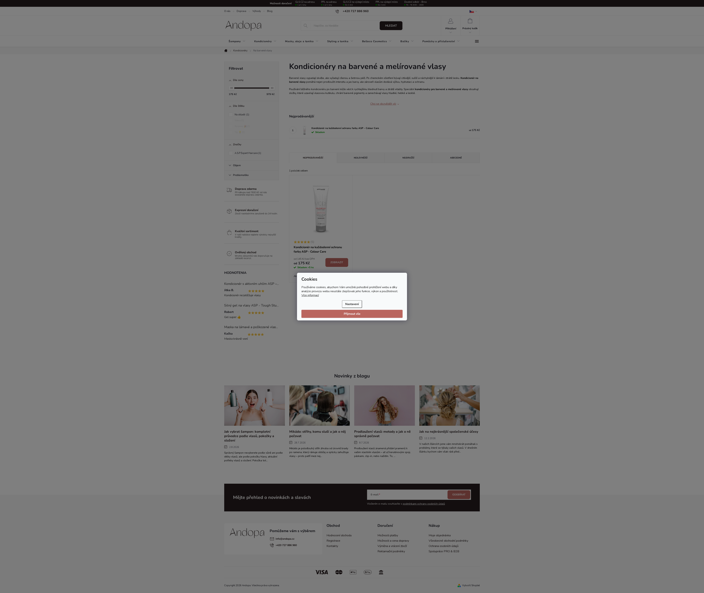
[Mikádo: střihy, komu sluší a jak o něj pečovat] (319, 405)
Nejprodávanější (313, 157)
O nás (227, 11)
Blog (269, 11)
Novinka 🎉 (242, 126)
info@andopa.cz (285, 539)
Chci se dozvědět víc (383, 104)
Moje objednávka (440, 535)
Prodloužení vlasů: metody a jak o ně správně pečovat (382, 433)
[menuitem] (237, 41)
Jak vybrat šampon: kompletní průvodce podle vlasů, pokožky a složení (249, 436)
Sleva (239, 120)
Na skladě (241, 114)
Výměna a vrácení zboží (392, 546)
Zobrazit (336, 262)
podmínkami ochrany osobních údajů (424, 504)
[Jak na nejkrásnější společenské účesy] (449, 405)
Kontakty (332, 546)
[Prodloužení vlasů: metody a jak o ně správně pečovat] (384, 405)
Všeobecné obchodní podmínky (448, 541)
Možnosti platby (387, 535)
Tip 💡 (239, 132)
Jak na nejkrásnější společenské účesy (448, 431)
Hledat (391, 26)
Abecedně (456, 157)
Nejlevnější (360, 157)
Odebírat (458, 494)
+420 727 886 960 (286, 545)
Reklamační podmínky (391, 551)
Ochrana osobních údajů (444, 546)
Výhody (256, 11)
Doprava (241, 11)
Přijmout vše (352, 314)
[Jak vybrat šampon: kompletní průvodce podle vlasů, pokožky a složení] (254, 405)
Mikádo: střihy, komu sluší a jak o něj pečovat (317, 433)
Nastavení (352, 304)
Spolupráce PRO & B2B (444, 551)
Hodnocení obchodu (339, 535)
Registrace (333, 541)
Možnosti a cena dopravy (393, 541)
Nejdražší (408, 157)
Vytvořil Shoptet (471, 585)
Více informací (310, 295)
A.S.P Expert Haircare (247, 153)
